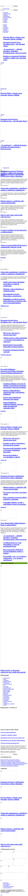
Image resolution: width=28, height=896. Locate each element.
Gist (4, 685)
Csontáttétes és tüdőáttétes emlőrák (9, 735)
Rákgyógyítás (14, 2)
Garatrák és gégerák (7, 684)
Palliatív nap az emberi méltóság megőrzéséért (10, 761)
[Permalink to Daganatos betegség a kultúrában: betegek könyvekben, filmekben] (8, 470)
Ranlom (7, 892)
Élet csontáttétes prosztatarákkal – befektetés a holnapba (15, 498)
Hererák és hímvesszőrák (8, 689)
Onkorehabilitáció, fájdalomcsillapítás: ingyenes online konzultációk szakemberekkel (13, 405)
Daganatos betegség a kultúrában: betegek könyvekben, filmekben (12, 175)
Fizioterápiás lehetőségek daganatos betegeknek (12, 398)
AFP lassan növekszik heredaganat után (10, 743)
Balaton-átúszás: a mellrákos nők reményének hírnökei (12, 202)
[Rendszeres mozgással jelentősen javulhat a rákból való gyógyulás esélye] (14, 155)
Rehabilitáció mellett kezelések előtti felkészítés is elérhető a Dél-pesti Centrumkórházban (15, 301)
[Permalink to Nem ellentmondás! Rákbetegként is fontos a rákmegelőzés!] (8, 518)
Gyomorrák (5, 686)
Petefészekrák (6, 698)
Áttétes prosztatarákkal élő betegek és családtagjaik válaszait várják (14, 246)
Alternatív (5, 22)
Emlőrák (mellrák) (7, 681)
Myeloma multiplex (7, 695)
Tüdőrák (5, 702)
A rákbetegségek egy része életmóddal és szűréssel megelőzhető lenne (12, 544)
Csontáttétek (6, 680)
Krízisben (5, 19)
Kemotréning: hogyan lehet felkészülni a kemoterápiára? (13, 346)
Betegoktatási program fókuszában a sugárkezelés (12, 295)
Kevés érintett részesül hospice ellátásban (9, 765)
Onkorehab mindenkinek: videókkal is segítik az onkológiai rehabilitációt (14, 189)
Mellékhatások (6, 16)
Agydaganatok (6, 677)
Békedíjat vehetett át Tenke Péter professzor (10, 759)
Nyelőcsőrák (6, 696)
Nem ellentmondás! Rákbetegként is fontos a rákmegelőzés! (13, 524)
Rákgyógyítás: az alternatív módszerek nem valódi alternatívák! (13, 671)
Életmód (5, 25)
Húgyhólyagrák (6, 690)
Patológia (5, 29)
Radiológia (5, 32)
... (17, 209)
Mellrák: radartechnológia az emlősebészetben (13, 290)
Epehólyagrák (6, 682)
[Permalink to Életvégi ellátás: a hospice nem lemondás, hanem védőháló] (8, 421)
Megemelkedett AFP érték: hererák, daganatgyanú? (12, 737)
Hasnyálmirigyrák (7, 687)
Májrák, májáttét (6, 691)
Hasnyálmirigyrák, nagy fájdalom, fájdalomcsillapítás (13, 740)
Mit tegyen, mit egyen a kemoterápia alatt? (11, 334)
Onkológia (5, 27)
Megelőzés (5, 12)
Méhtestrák (5, 694)
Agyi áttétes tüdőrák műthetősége (8, 732)
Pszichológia (6, 30)
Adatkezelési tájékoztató (8, 886)
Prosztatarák (5, 700)
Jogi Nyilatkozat (6, 884)
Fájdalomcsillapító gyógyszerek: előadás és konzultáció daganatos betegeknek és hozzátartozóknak (14, 385)
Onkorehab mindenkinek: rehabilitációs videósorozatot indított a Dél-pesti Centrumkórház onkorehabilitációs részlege (14, 764)
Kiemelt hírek (6, 167)
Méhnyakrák (6, 692)
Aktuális (5, 21)
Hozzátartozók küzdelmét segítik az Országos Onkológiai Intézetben (14, 450)
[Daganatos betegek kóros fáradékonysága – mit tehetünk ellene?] (14, 103)
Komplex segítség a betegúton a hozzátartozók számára (14, 444)
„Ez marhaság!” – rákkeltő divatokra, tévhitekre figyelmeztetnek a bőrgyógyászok (14, 51)
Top (1, 894)
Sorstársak (5, 18)
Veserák (5, 705)
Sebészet (5, 24)
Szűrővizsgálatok (7, 13)
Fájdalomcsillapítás (7, 17)
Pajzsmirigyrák (6, 697)
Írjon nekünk (6, 885)
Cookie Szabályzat (7, 887)
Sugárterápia (6, 28)
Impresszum (5, 882)
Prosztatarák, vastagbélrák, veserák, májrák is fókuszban (13, 762)
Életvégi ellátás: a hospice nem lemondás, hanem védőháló (14, 38)
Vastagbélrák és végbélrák (8, 703)
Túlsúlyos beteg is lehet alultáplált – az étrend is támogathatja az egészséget (15, 340)
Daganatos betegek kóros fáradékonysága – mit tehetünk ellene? (14, 44)
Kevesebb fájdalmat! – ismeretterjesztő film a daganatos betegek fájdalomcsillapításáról (12, 371)
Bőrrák (4, 679)
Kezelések (5, 15)
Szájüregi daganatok (7, 701)
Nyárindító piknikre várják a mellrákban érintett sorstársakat (14, 503)
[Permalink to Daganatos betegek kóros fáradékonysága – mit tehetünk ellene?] (4, 315)
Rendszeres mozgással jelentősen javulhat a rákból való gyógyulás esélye (14, 58)
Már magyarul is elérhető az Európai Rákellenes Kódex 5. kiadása (13, 551)
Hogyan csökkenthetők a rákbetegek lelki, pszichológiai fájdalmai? (13, 392)
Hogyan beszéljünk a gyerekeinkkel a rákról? (11, 456)
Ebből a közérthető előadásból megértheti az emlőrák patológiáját (13, 284)
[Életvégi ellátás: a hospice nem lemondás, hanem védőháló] (14, 77)
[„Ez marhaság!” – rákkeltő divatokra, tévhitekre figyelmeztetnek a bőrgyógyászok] (14, 129)
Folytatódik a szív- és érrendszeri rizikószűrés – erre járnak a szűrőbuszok (14, 558)
